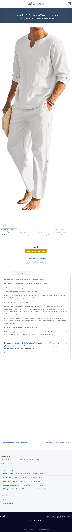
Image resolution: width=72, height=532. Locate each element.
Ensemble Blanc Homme (45, 19)
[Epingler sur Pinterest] (41, 262)
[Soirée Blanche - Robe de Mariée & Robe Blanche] (36, 3)
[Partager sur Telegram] (44, 262)
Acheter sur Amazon (36, 251)
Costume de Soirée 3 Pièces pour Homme (36, 392)
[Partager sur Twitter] (34, 262)
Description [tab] (6, 273)
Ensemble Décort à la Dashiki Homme (60, 392)
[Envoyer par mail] (37, 262)
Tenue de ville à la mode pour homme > (58, 442)
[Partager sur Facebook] (30, 262)
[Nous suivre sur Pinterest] (4, 516)
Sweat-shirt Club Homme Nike (12, 426)
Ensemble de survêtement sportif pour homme (12, 392)
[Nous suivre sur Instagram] (1, 516)
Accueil (20, 19)
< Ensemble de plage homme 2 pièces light (14, 442)
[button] (2, 3)
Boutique (30, 19)
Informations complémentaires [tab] (21, 273)
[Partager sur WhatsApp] (27, 262)
